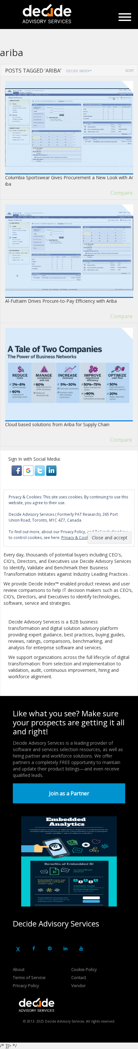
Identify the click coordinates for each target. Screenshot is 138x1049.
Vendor (78, 985)
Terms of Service (29, 977)
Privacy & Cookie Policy (82, 537)
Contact (78, 977)
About (18, 969)
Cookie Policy (84, 969)
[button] (17, 470)
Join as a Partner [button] (69, 793)
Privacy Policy (26, 985)
